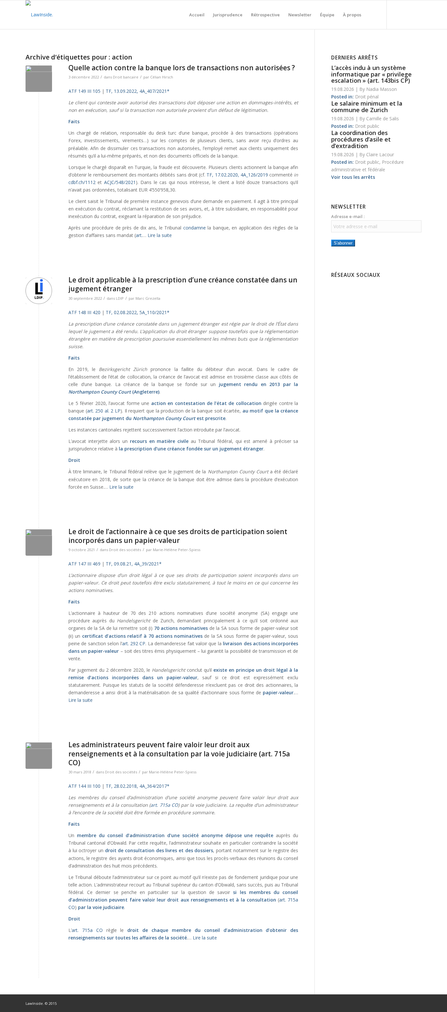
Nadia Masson (381, 89)
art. (139, 235)
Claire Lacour (380, 154)
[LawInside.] (39, 14)
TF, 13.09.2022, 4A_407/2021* (138, 91)
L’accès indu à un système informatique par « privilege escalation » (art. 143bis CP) (371, 74)
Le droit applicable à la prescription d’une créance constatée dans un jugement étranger (182, 284)
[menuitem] (197, 14)
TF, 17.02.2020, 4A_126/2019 (237, 175)
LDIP (120, 298)
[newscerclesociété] (39, 542)
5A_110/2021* (154, 312)
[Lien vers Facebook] (397, 14)
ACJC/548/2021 (120, 182)
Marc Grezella (147, 298)
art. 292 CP (134, 643)
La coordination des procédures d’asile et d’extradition (361, 139)
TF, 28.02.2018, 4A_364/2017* (138, 786)
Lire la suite (160, 235)
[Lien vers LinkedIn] (407, 14)
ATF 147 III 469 (84, 564)
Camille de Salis (382, 118)
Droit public (367, 126)
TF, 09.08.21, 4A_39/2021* (134, 564)
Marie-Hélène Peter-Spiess (176, 549)
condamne (194, 228)
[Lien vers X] (416, 14)
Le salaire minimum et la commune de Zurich (366, 106)
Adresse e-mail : (348, 216)
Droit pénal (367, 96)
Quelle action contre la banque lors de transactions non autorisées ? (181, 67)
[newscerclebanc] (39, 78)
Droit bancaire (125, 77)
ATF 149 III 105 (84, 91)
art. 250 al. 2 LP (103, 411)
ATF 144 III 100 (84, 786)
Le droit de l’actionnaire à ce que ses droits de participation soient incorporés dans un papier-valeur (177, 536)
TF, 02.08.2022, (121, 312)
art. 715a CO (164, 805)
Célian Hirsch (161, 77)
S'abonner (343, 243)
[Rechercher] (372, 14)
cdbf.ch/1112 (82, 182)
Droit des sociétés (125, 549)
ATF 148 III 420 (84, 312)
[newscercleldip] (39, 291)
